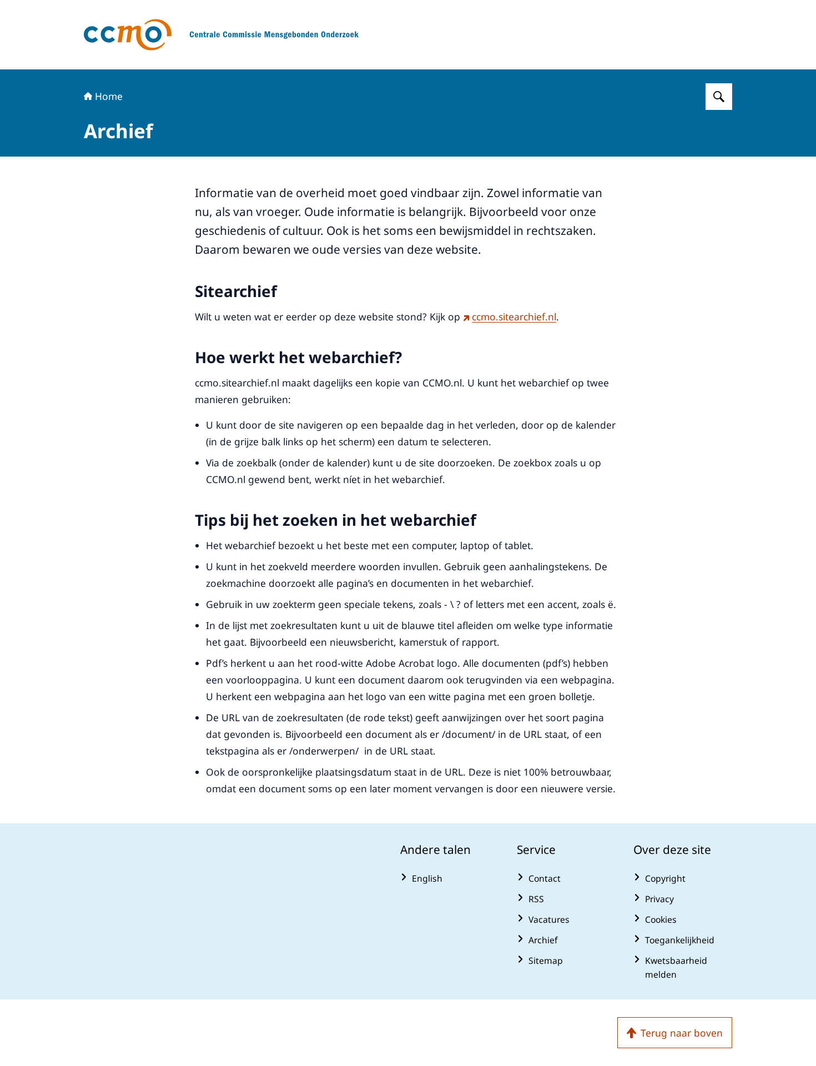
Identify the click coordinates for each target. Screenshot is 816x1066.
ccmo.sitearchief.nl (514, 316)
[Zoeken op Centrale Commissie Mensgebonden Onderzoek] (719, 96)
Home (109, 96)
